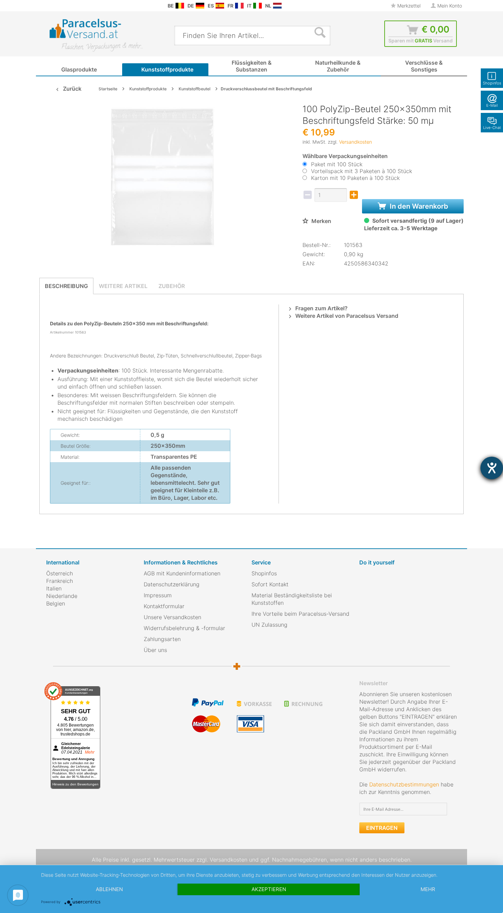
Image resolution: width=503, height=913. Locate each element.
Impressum (158, 595)
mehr (428, 889)
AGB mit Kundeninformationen (182, 573)
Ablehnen (109, 889)
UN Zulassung (269, 624)
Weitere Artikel (123, 286)
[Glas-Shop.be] (180, 6)
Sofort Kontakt (270, 584)
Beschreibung (66, 286)
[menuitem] (49, 5)
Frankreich (59, 580)
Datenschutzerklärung (171, 584)
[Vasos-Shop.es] (220, 6)
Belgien (55, 603)
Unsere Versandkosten (172, 617)
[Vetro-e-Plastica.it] (257, 6)
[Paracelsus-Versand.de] (200, 6)
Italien (54, 588)
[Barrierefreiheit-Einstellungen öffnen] (491, 468)
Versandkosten (355, 142)
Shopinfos (264, 573)
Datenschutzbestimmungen (404, 784)
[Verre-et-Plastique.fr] (239, 6)
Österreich (59, 573)
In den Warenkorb (418, 206)
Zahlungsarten (162, 639)
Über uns (155, 650)
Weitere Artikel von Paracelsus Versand (346, 315)
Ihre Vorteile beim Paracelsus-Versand (300, 613)
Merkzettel (408, 6)
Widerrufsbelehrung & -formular (184, 628)
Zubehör (171, 286)
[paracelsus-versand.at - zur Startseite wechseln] (96, 35)
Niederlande (61, 595)
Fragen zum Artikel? (321, 308)
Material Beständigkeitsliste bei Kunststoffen (292, 599)
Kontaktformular (164, 606)
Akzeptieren (269, 889)
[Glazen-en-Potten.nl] (277, 6)
